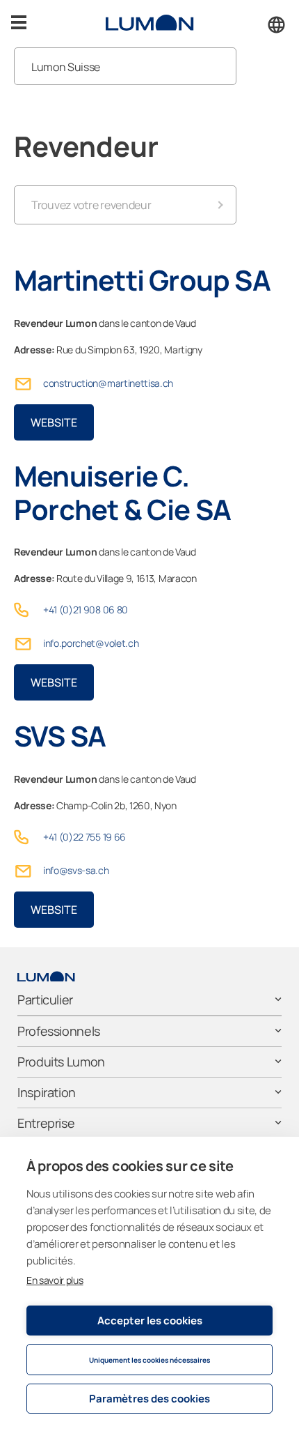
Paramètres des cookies (149, 1398)
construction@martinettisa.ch (108, 383)
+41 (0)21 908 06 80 (85, 609)
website (54, 422)
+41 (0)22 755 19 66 (84, 836)
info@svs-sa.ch (76, 870)
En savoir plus (54, 1280)
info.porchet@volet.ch (90, 643)
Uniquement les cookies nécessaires (149, 1360)
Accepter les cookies (149, 1320)
